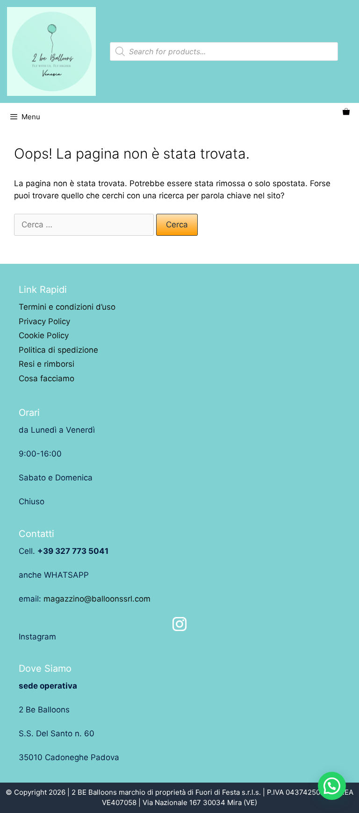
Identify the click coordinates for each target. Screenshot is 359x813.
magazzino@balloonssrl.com (97, 598)
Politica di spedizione (58, 350)
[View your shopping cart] (346, 112)
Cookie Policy (44, 335)
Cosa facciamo (46, 378)
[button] (332, 786)
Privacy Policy (44, 321)
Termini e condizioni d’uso (67, 307)
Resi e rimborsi (46, 364)
